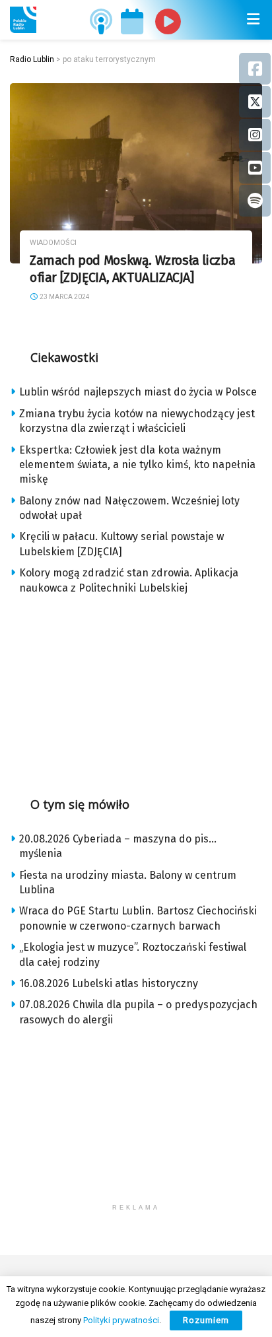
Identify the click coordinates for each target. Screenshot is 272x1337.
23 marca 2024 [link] (64, 296)
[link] (23, 20)
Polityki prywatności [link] (121, 1320)
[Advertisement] (136, 691)
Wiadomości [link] (53, 242)
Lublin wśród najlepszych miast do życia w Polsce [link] (138, 392)
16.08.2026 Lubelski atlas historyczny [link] (108, 983)
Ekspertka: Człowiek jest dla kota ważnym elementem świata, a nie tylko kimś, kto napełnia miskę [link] (137, 465)
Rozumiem (206, 1320)
